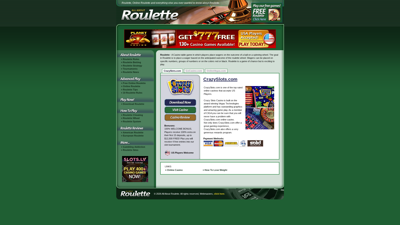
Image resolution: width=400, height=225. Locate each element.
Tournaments (130, 69)
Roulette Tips (130, 89)
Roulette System (132, 121)
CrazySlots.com (172, 71)
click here (219, 193)
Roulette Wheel (131, 118)
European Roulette (133, 135)
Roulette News (131, 72)
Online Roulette (131, 86)
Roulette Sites (130, 150)
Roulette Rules (131, 59)
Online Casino (175, 170)
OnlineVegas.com (216, 71)
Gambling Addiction (134, 147)
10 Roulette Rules (132, 92)
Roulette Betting (132, 62)
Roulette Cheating (133, 115)
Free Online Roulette (134, 83)
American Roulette (133, 132)
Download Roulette (133, 104)
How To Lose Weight (216, 170)
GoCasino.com (194, 71)
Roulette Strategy (132, 65)
